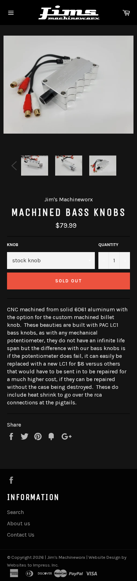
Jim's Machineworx (66, 557)
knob (12, 244)
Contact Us (20, 534)
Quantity (108, 244)
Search (15, 512)
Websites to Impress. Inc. (32, 565)
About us (18, 523)
